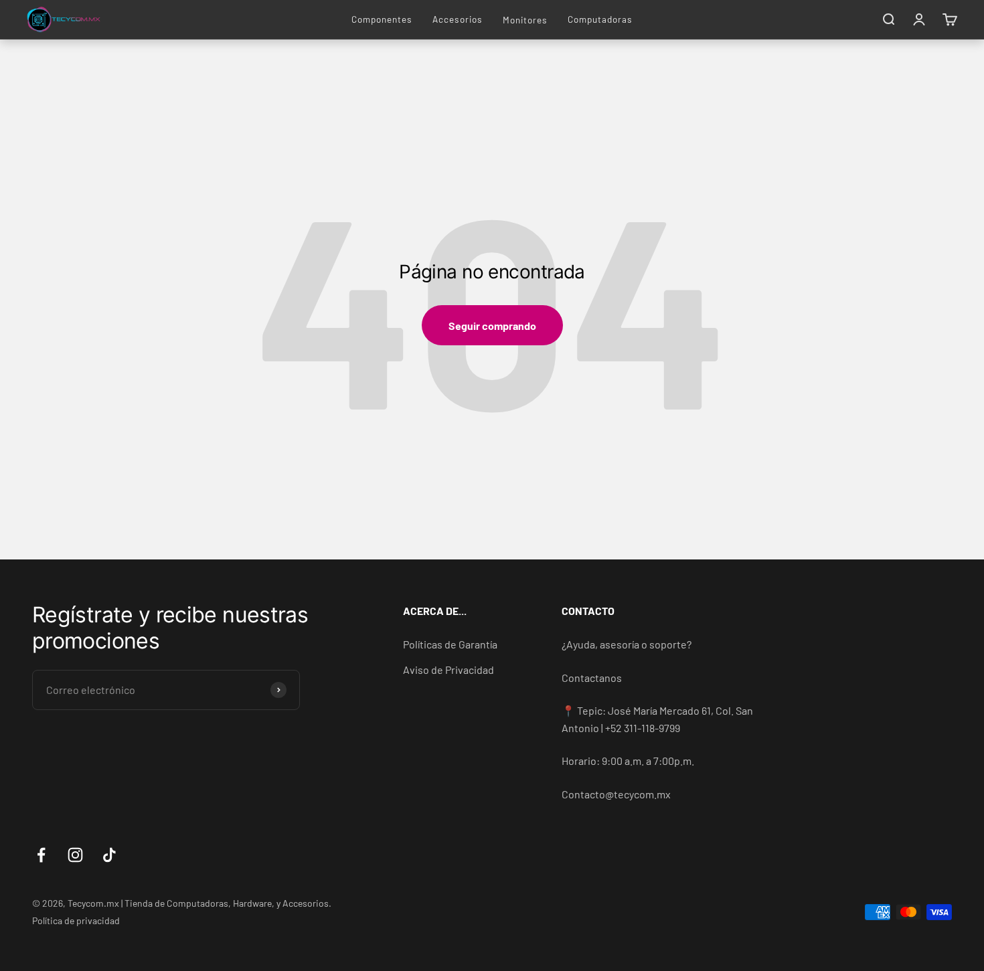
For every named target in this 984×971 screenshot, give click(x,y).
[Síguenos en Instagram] (75, 855)
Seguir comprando (492, 325)
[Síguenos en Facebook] (41, 855)
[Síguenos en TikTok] (109, 855)
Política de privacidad (76, 920)
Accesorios (457, 19)
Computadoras (600, 19)
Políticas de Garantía (450, 644)
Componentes (381, 19)
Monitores (525, 19)
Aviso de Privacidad (448, 669)
